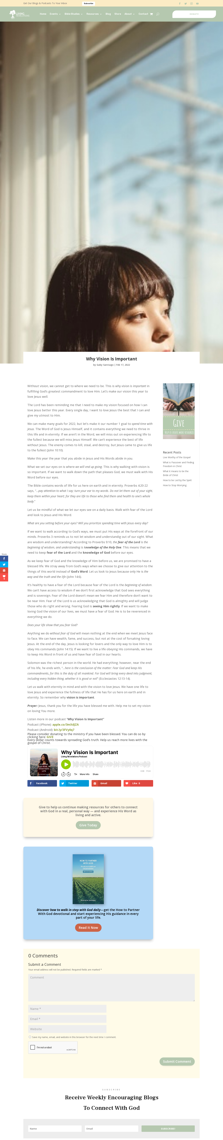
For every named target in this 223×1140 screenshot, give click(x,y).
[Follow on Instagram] (191, 3)
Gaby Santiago (105, 364)
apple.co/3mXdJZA (65, 724)
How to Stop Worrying (174, 485)
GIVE (50, 737)
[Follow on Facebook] (179, 3)
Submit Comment (177, 1061)
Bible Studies (72, 14)
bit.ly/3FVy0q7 (64, 730)
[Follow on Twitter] (185, 3)
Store (117, 14)
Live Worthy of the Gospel (177, 457)
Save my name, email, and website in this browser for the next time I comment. (74, 1037)
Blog (108, 14)
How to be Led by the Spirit (177, 480)
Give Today (88, 825)
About (128, 14)
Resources (93, 14)
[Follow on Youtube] (197, 3)
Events (54, 14)
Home (43, 14)
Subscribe (88, 3)
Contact (143, 14)
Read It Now (88, 927)
